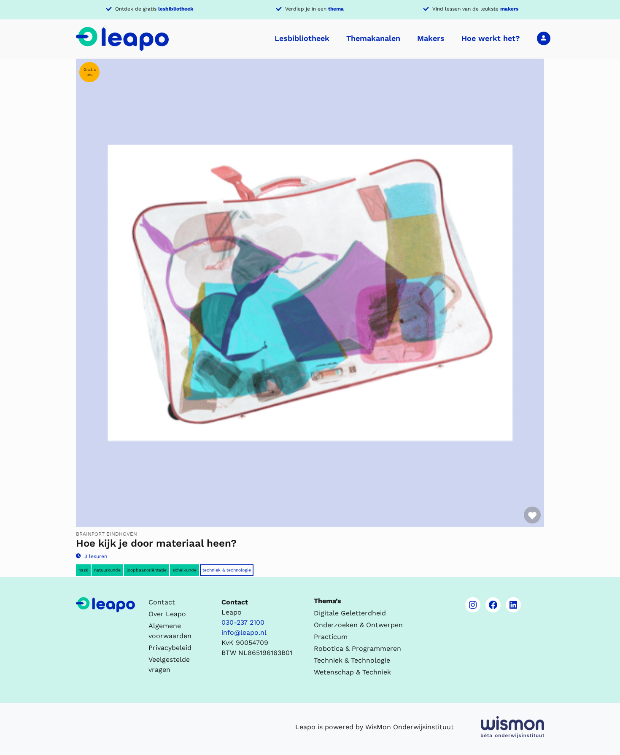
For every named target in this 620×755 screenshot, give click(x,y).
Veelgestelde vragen (169, 664)
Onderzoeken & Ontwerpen (358, 625)
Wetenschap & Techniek (352, 672)
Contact (161, 602)
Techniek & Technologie (226, 570)
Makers (431, 38)
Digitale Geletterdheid (350, 613)
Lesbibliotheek (302, 38)
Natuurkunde (107, 570)
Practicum (331, 637)
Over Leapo (167, 614)
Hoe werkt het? (490, 38)
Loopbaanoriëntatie (147, 570)
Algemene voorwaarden (169, 631)
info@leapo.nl (244, 632)
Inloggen (543, 38)
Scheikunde (185, 570)
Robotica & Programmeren (357, 648)
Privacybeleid (169, 648)
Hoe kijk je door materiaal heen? (156, 543)
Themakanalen (373, 38)
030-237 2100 (242, 622)
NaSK (83, 570)
